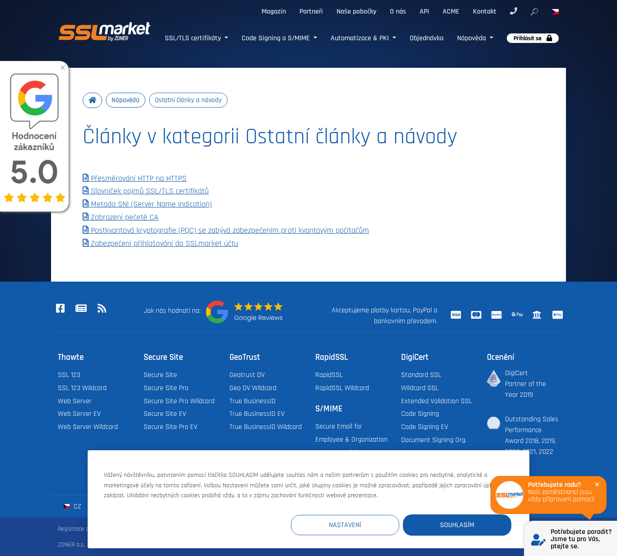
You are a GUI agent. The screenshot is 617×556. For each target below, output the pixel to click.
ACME (451, 11)
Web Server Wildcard (88, 426)
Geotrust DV (247, 374)
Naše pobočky (356, 11)
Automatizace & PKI (361, 38)
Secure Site (160, 374)
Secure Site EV (165, 413)
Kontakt (484, 11)
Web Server (75, 401)
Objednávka (427, 38)
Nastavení (345, 524)
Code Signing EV (424, 426)
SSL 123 (69, 374)
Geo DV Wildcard (252, 387)
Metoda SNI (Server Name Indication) (150, 204)
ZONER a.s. (71, 544)
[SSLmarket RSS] (102, 309)
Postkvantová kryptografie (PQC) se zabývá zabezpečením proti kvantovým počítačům (229, 230)
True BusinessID (252, 401)
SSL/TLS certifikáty (194, 38)
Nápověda (472, 38)
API (424, 11)
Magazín (274, 11)
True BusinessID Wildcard (265, 426)
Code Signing (420, 413)
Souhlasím (457, 524)
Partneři (311, 11)
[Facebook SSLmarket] (60, 309)
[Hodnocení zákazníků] (244, 312)
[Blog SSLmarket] (81, 309)
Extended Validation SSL (436, 401)
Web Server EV (79, 413)
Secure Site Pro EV (170, 426)
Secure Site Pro (166, 387)
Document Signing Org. (434, 439)
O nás (398, 11)
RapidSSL (329, 374)
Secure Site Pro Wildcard (179, 401)
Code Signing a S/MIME (277, 38)
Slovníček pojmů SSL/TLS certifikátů (149, 191)
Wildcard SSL (420, 387)
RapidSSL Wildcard (342, 387)
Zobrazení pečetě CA (124, 217)
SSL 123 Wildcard (82, 387)
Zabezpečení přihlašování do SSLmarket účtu (163, 244)
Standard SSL (421, 374)
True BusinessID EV (257, 413)
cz (76, 506)
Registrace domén (80, 528)
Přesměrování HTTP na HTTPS (138, 178)
